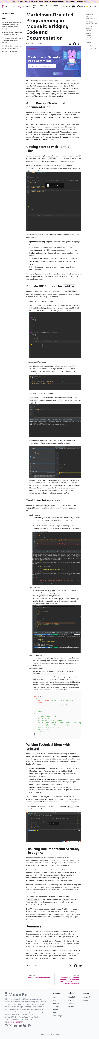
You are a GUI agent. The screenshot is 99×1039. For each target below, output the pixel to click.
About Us (85, 1000)
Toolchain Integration (89, 34)
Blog (19, 7)
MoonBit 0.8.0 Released (9, 52)
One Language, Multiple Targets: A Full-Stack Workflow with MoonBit (12, 40)
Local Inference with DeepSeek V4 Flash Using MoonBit (12, 33)
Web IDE (35, 6)
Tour (54, 1012)
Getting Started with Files (91, 22)
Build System (72, 1000)
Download (27, 7)
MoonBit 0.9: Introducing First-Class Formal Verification (12, 47)
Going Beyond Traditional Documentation (90, 16)
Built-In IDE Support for (89, 28)
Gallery (55, 1009)
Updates (56, 1003)
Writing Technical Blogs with (90, 40)
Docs (13, 7)
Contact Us (86, 997)
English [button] (65, 7)
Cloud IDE (71, 997)
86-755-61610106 (13, 1022)
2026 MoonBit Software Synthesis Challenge (33, 1)
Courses (56, 1006)
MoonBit (35, 965)
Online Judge (57, 1016)
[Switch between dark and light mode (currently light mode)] (94, 6)
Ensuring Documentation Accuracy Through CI (91, 48)
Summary (88, 54)
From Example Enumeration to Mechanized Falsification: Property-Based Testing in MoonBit (12, 25)
